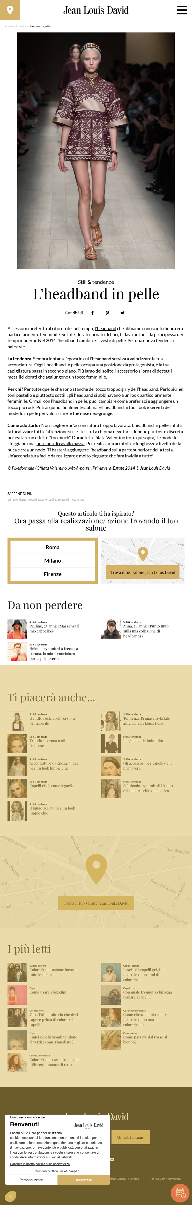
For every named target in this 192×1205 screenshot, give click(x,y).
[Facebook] (92, 313)
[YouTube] (111, 1159)
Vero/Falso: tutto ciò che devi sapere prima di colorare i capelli (54, 1019)
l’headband (105, 328)
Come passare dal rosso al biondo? (145, 1039)
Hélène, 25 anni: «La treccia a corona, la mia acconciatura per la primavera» (54, 653)
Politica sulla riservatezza (165, 1178)
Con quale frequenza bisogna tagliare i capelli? (147, 995)
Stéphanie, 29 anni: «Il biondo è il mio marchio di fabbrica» (148, 788)
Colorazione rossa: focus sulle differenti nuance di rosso (55, 1062)
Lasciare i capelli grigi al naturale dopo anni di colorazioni (143, 974)
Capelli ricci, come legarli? (52, 785)
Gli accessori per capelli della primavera (147, 766)
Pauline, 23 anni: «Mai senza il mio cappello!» (54, 628)
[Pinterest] (107, 313)
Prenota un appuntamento (180, 1193)
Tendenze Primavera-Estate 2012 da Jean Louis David (146, 721)
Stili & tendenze (17, 499)
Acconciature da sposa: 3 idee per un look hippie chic (54, 766)
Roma (53, 547)
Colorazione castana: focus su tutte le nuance (54, 972)
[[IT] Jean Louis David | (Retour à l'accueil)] (96, 10)
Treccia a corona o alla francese (48, 743)
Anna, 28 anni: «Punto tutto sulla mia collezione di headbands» (145, 631)
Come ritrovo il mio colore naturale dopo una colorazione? (145, 1019)
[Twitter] (122, 313)
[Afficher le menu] (182, 10)
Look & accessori (58, 499)
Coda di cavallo (37, 499)
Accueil (9, 26)
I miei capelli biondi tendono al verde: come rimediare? (53, 1039)
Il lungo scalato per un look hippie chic (52, 810)
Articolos (21, 26)
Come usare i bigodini (48, 992)
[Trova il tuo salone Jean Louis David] (10, 10)
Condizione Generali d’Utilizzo (120, 1178)
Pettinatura (77, 499)
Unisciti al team (130, 1137)
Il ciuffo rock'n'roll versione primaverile (53, 721)
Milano (52, 560)
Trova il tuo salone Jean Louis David (142, 572)
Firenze (53, 574)
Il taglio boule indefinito (143, 740)
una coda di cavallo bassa (60, 443)
